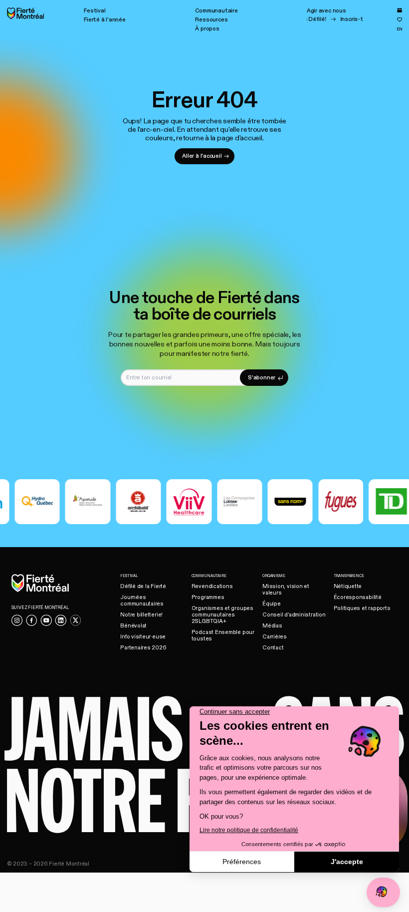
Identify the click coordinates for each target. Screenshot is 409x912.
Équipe (271, 604)
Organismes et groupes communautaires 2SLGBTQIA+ (222, 615)
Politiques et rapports (362, 608)
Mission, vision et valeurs (285, 590)
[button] (94, 10)
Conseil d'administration (294, 614)
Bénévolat (133, 625)
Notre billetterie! (141, 614)
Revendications (212, 586)
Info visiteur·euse (143, 636)
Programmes (208, 597)
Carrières (274, 636)
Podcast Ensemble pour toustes (223, 635)
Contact (272, 647)
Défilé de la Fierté (143, 586)
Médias (272, 625)
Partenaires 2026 (143, 647)
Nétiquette (348, 586)
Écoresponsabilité (358, 597)
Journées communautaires (142, 601)
